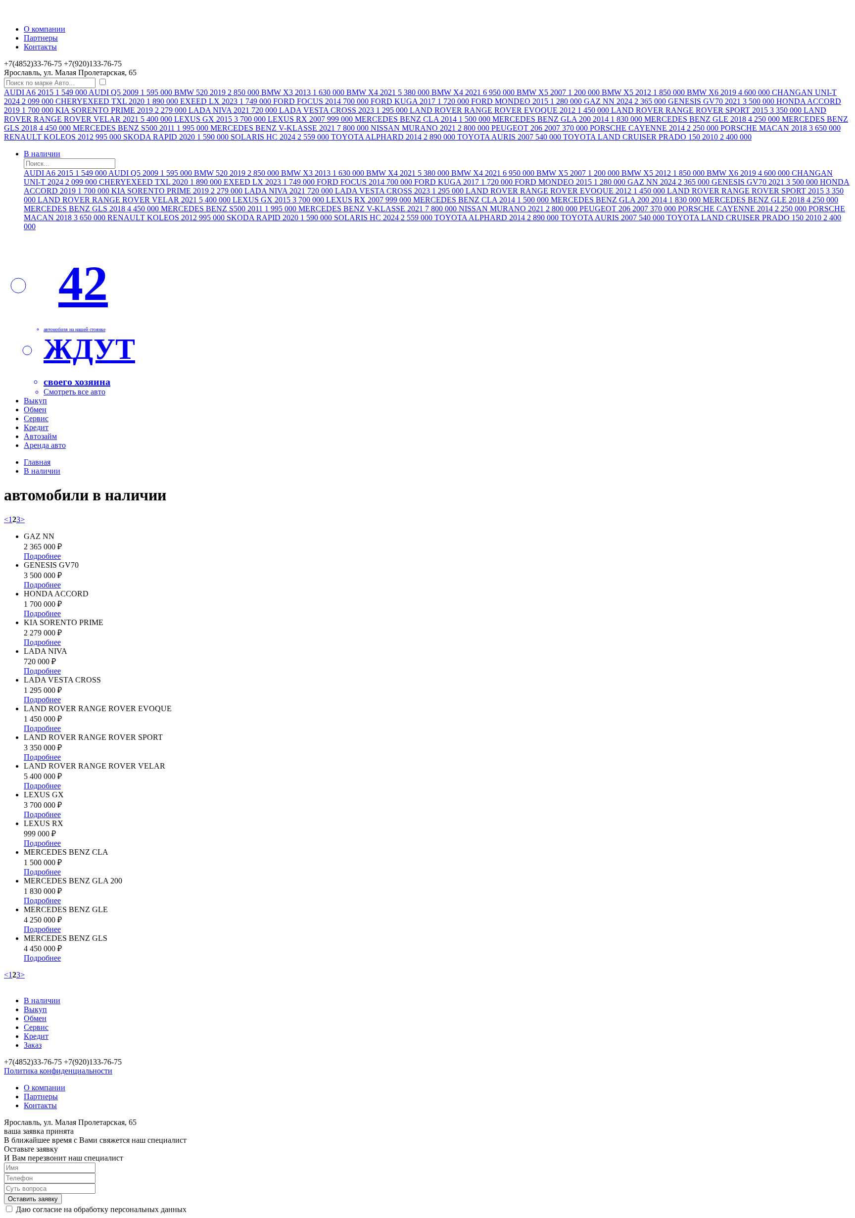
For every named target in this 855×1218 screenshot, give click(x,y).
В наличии (42, 153)
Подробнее (42, 556)
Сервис (36, 418)
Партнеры (41, 38)
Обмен (35, 409)
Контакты (40, 47)
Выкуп (35, 400)
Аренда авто (45, 445)
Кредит (36, 427)
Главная (37, 462)
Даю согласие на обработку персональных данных (101, 1209)
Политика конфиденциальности (58, 1071)
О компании (44, 29)
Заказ (33, 1045)
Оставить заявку (33, 1199)
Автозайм (40, 436)
